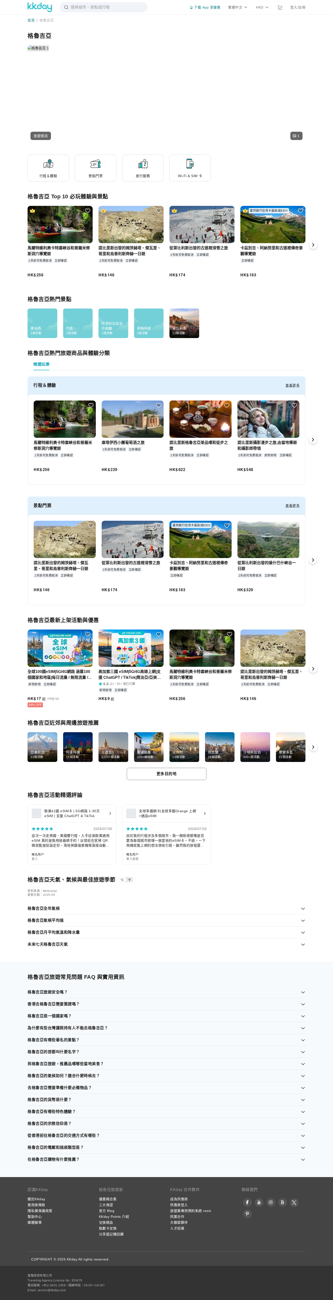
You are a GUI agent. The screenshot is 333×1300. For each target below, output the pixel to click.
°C (122, 880)
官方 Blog (107, 1211)
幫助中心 (35, 1217)
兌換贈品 (106, 1222)
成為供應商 (179, 1199)
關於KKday (36, 1199)
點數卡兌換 (108, 1228)
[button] (40, 136)
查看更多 (292, 385)
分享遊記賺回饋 (111, 1234)
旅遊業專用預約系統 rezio (190, 1211)
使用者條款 (36, 1205)
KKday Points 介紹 (114, 1217)
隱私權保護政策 (40, 1211)
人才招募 (177, 1228)
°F (129, 880)
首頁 (31, 20)
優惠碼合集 (108, 1199)
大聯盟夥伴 (179, 1222)
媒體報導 (35, 1222)
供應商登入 (179, 1205)
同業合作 (177, 1217)
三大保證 (106, 1205)
